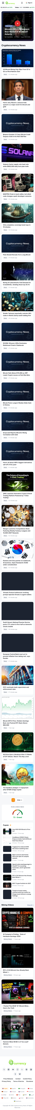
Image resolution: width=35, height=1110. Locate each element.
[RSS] (22, 1069)
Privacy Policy (6, 1081)
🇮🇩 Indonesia (30, 1091)
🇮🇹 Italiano (13, 1098)
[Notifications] (21, 2)
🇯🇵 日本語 (3, 1095)
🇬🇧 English (5, 1088)
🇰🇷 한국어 (11, 1095)
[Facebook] (8, 1069)
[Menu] (3, 2)
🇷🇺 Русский (21, 1091)
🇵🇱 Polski (21, 1098)
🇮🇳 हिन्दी (25, 1095)
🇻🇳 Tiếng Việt (5, 1098)
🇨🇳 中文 (18, 1095)
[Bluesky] (20, 1074)
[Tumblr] (15, 1074)
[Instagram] (17, 1069)
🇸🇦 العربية (31, 1095)
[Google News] (13, 1069)
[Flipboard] (31, 1069)
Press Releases (8, 1079)
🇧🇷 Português (21, 1088)
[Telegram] (26, 1069)
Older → (19, 800)
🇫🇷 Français (13, 1091)
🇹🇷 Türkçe (30, 1088)
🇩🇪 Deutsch (4, 1091)
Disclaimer (29, 1081)
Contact (18, 1079)
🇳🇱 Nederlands (30, 1098)
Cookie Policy (27, 1079)
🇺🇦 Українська (17, 1101)
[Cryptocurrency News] (10, 2)
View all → (30, 905)
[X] (4, 1069)
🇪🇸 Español (13, 1088)
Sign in (30, 3)
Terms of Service (18, 1081)
